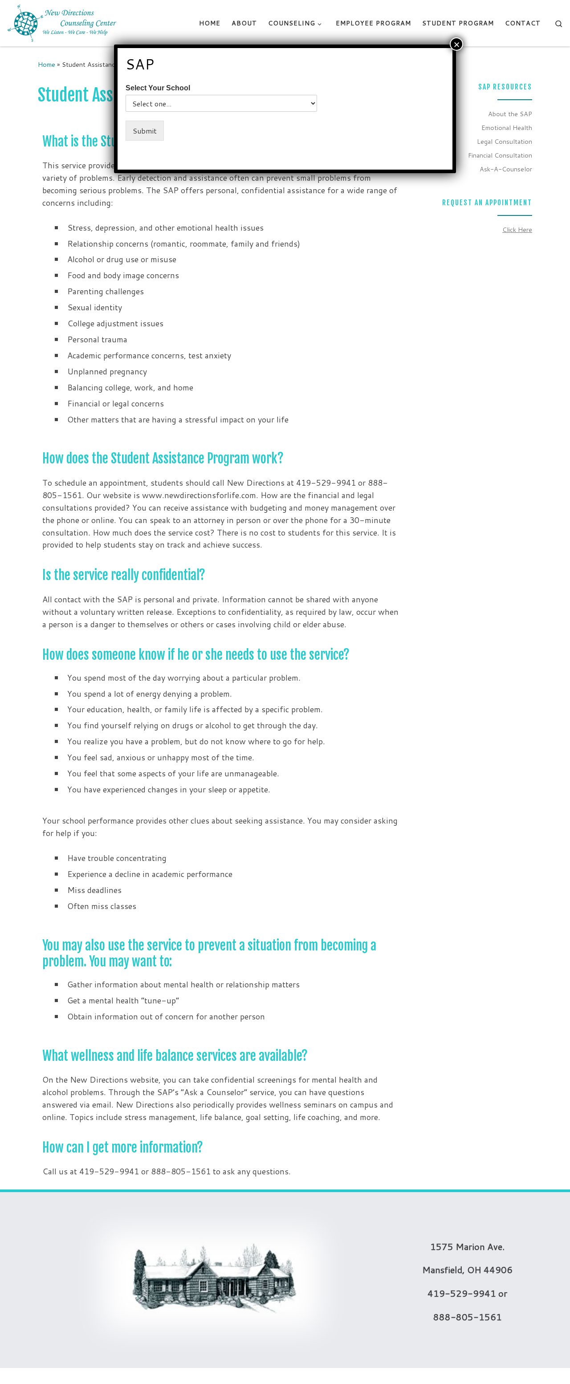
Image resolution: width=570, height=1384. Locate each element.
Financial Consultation (500, 155)
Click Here (517, 229)
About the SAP (510, 113)
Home (46, 64)
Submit (145, 131)
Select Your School (158, 88)
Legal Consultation (504, 141)
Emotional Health (506, 127)
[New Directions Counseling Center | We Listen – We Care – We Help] (62, 22)
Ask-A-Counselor (506, 169)
